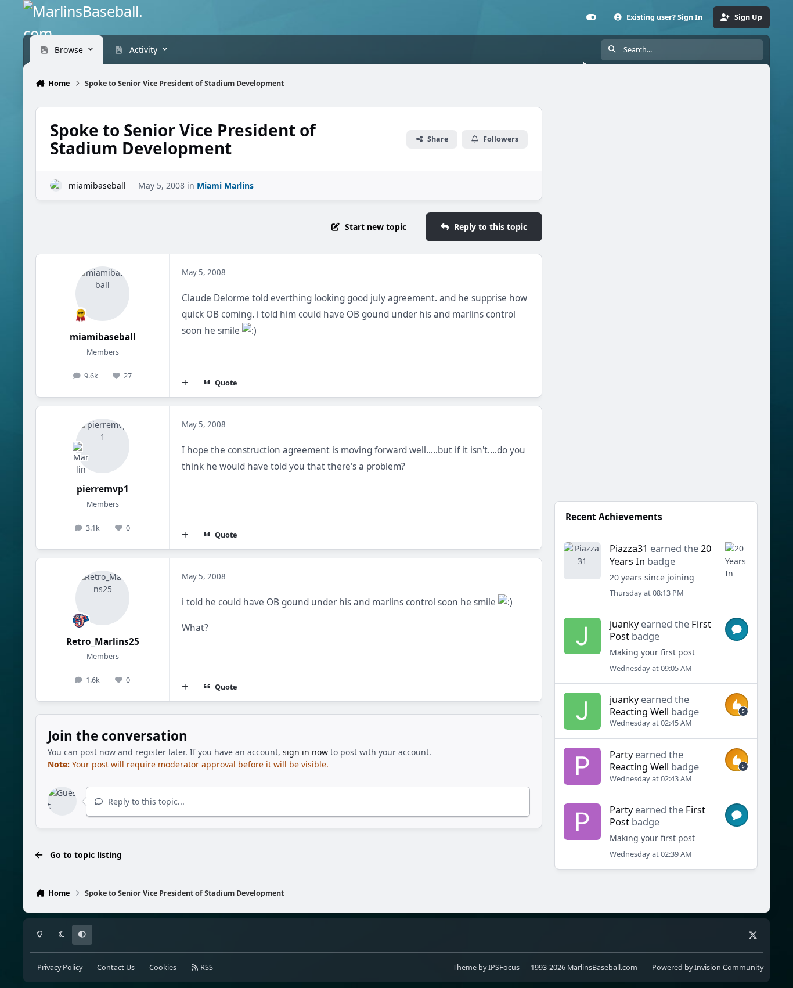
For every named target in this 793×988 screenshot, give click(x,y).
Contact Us (116, 967)
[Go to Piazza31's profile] (582, 560)
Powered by (707, 967)
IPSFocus (504, 967)
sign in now (305, 752)
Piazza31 (629, 548)
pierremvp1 (103, 489)
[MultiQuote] (185, 383)
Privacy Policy (59, 967)
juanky (624, 623)
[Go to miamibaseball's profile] (56, 185)
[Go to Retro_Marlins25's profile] (102, 598)
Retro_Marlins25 (102, 642)
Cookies (162, 967)
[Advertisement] (656, 407)
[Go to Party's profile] (582, 766)
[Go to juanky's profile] (582, 636)
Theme (465, 967)
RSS (206, 967)
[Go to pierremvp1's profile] (102, 446)
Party (621, 754)
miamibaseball (97, 185)
